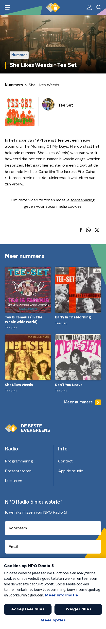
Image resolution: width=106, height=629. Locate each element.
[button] (7, 7)
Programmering (19, 461)
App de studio (70, 471)
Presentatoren (18, 471)
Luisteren (13, 481)
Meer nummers (78, 402)
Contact (65, 461)
